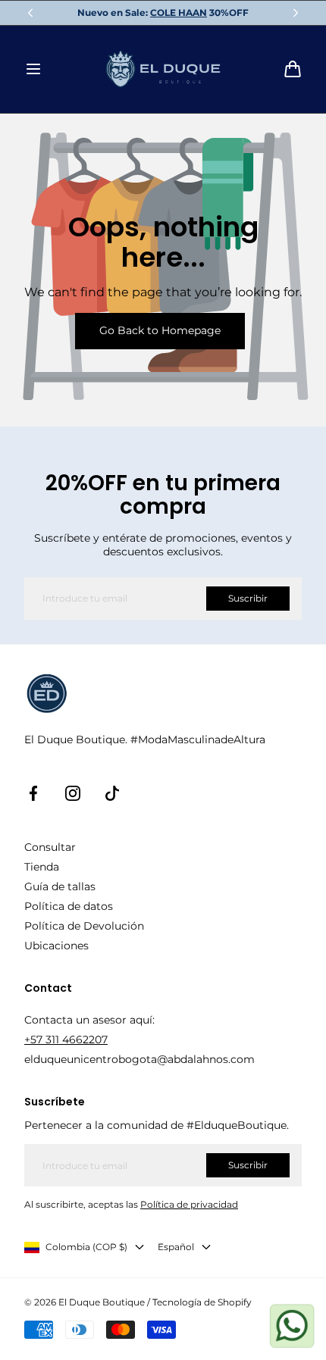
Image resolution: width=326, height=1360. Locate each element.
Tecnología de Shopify (202, 1302)
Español (176, 1246)
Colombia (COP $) (86, 1246)
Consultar (50, 847)
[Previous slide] (30, 13)
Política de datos (68, 906)
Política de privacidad (189, 1204)
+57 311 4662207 (66, 1039)
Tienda (41, 867)
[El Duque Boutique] (163, 69)
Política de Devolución (84, 926)
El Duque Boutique (101, 1302)
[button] (33, 69)
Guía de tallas (60, 886)
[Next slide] (296, 13)
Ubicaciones (56, 945)
